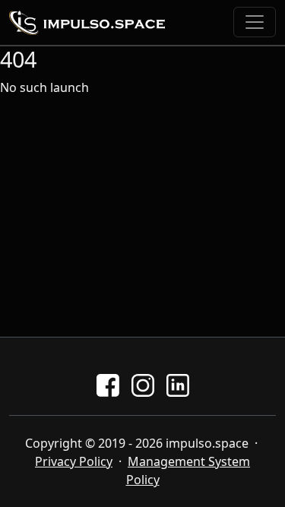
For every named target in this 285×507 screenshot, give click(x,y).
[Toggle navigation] (254, 22)
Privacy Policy (73, 461)
